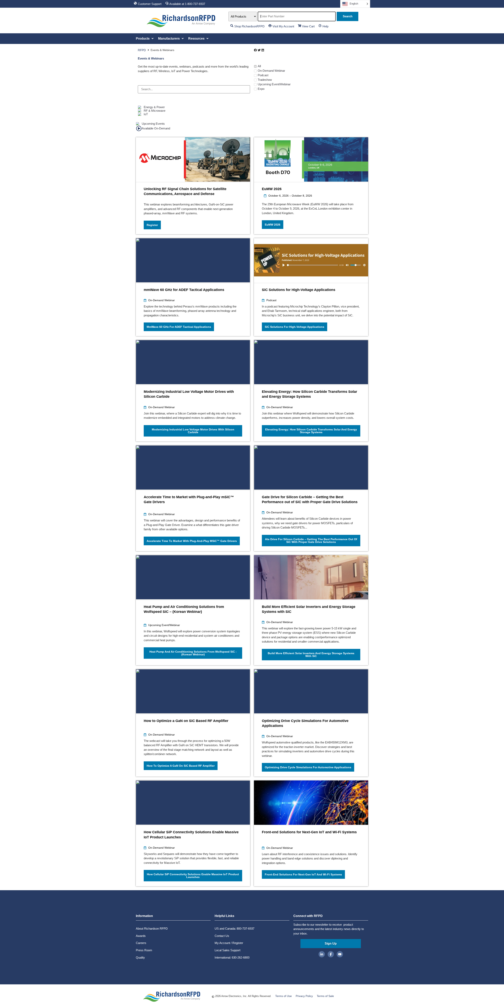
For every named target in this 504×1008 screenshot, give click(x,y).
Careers (141, 943)
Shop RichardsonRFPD (249, 26)
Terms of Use (283, 996)
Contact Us (222, 935)
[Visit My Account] (270, 25)
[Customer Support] (135, 3)
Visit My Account (283, 26)
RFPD (142, 50)
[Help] (320, 25)
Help (325, 26)
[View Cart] (299, 25)
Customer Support (149, 4)
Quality (140, 957)
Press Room (144, 950)
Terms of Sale (325, 996)
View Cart (308, 26)
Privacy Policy (304, 996)
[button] (145, 38)
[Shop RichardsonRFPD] (231, 25)
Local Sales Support (227, 950)
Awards (141, 935)
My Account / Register (229, 943)
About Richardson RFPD (152, 928)
